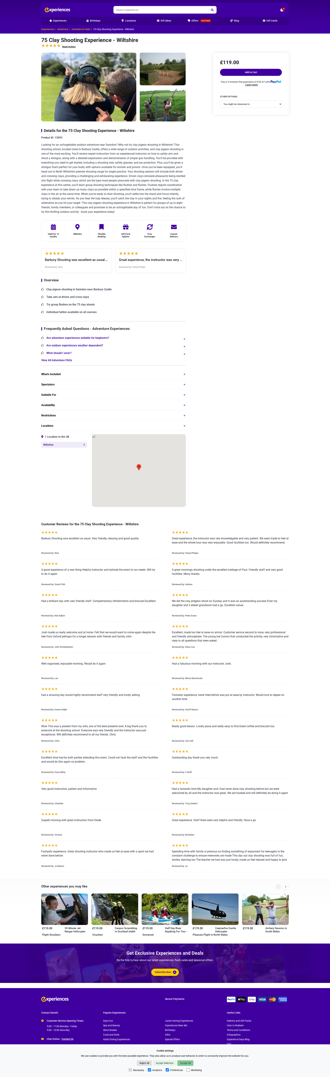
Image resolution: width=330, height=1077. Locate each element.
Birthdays (170, 1030)
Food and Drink (111, 1034)
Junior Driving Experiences (179, 1020)
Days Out (108, 1020)
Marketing (196, 1070)
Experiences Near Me (176, 1025)
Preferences (176, 1070)
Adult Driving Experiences (116, 1039)
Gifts (167, 1034)
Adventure (62, 29)
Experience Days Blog (238, 1039)
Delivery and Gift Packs (239, 1020)
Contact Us (67, 1039)
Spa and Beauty (111, 1025)
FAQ (229, 1044)
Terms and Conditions (238, 1030)
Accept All (185, 1063)
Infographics (233, 1034)
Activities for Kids (81, 29)
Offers (200, 20)
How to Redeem (235, 1025)
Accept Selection (164, 1063)
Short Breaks (110, 1030)
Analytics (157, 1070)
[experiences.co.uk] (103, 999)
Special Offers (172, 1039)
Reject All (144, 1063)
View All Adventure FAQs (56, 360)
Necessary (138, 1070)
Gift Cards (271, 20)
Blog (236, 20)
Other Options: (229, 96)
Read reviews (69, 46)
